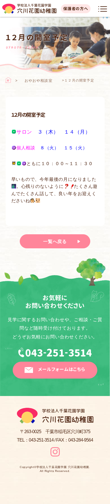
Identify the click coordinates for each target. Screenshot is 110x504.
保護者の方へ (75, 8)
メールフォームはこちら (61, 369)
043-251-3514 (55, 355)
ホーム (8, 80)
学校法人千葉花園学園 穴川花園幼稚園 (62, 467)
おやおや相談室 (38, 81)
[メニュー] (102, 9)
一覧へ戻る (55, 241)
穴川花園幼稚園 (29, 9)
